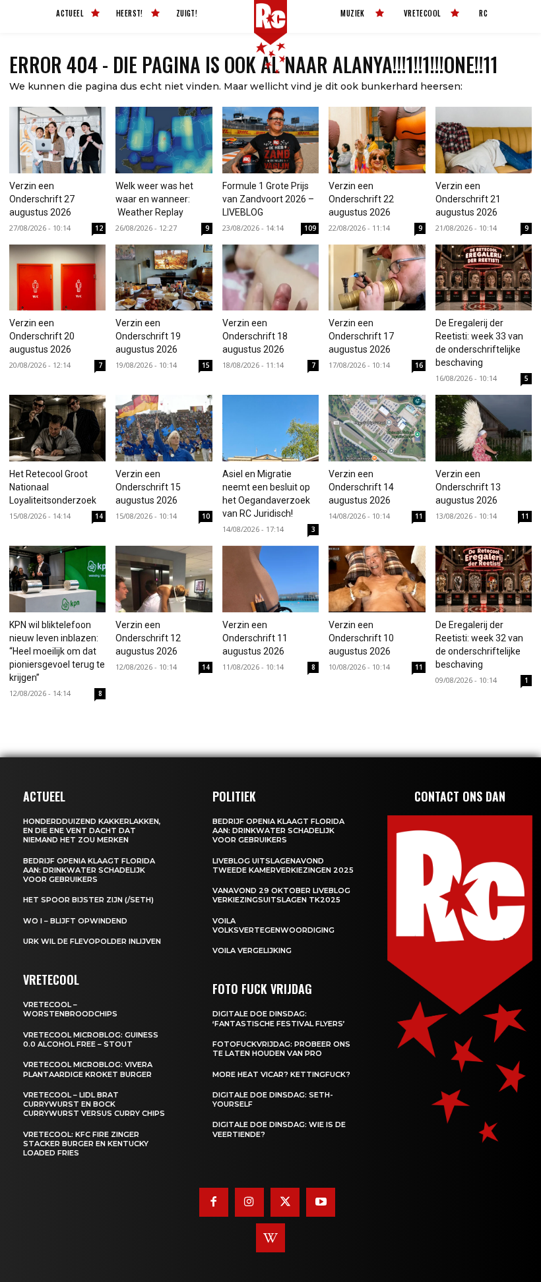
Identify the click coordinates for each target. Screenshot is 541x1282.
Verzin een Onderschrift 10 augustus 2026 (361, 638)
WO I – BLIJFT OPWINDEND (75, 920)
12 (99, 228)
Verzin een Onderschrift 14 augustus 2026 (361, 487)
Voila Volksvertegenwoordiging (273, 925)
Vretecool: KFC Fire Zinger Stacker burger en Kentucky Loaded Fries (85, 1144)
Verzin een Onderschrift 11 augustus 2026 (255, 638)
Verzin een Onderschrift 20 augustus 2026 (42, 336)
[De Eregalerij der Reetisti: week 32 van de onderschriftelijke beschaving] (483, 579)
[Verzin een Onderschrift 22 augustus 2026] (377, 140)
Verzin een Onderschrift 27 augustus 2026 (42, 199)
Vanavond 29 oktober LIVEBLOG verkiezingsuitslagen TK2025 (281, 895)
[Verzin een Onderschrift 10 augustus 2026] (377, 579)
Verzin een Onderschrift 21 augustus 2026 (468, 199)
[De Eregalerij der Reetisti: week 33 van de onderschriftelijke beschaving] (483, 278)
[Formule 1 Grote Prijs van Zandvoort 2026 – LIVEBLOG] (270, 140)
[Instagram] (249, 1202)
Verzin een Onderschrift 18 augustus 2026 (255, 336)
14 (99, 516)
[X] (285, 1202)
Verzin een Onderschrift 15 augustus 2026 (148, 487)
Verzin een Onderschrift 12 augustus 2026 (148, 638)
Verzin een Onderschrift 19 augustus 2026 (148, 336)
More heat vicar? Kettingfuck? (281, 1074)
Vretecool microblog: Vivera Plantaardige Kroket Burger (87, 1069)
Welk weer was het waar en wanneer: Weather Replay (154, 199)
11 (419, 516)
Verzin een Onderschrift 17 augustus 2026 (361, 336)
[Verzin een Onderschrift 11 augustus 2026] (270, 579)
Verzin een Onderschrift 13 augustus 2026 (468, 487)
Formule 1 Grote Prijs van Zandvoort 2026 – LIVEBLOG (268, 199)
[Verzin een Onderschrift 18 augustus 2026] (270, 278)
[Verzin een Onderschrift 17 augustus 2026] (377, 278)
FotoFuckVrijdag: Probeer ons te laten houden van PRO (281, 1048)
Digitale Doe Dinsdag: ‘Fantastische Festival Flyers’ (278, 1018)
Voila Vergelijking (252, 950)
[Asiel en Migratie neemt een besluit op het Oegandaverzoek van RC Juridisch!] (270, 428)
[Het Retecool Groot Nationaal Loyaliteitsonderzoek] (57, 428)
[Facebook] (213, 1202)
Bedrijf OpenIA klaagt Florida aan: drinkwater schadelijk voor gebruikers (89, 870)
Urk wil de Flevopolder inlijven (92, 941)
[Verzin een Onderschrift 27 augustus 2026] (57, 140)
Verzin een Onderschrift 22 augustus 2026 (361, 199)
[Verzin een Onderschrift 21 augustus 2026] (483, 140)
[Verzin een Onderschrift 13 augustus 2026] (483, 428)
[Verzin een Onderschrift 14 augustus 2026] (377, 428)
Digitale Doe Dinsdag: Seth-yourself (272, 1099)
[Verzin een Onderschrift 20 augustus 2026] (57, 278)
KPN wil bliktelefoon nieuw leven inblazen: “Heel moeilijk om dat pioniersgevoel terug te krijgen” (57, 651)
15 (206, 365)
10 (206, 516)
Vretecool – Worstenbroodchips (70, 1009)
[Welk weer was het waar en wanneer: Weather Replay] (163, 140)
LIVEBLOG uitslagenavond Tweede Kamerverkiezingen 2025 (283, 865)
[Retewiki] (270, 1237)
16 (419, 365)
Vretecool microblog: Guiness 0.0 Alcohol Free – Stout (90, 1039)
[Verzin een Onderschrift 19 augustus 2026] (163, 278)
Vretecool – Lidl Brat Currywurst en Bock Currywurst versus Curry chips (94, 1104)
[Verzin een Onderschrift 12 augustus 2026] (163, 579)
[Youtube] (320, 1202)
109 (310, 228)
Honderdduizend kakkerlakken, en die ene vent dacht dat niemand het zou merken (92, 831)
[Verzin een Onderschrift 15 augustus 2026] (163, 428)
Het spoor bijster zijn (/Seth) (88, 899)
